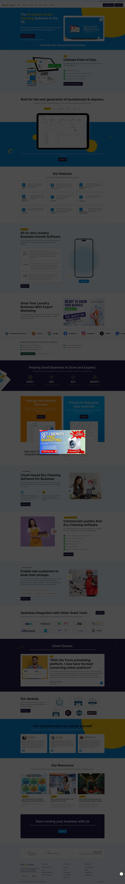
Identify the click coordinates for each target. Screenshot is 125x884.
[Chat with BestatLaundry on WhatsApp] (121, 874)
